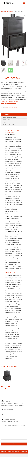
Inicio (2, 11)
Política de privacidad (6, 451)
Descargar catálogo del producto (9, 101)
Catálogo (5, 122)
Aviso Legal (14, 451)
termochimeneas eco (9, 11)
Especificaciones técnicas (9, 117)
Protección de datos (22, 451)
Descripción (6, 114)
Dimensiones (6, 119)
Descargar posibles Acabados (8, 103)
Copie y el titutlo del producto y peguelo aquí (10, 421)
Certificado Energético (9, 125)
